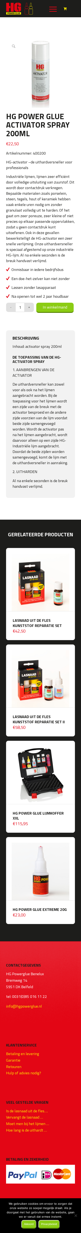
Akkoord (29, 1224)
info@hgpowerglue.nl (24, 1006)
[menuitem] (52, 8)
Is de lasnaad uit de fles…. (27, 1111)
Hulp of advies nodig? (23, 1073)
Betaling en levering (22, 1054)
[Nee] (75, 1215)
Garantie (13, 1060)
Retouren (13, 1067)
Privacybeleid (49, 1224)
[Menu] (51, 8)
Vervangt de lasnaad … (24, 1117)
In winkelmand (55, 307)
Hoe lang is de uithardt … (26, 1130)
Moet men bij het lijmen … (27, 1124)
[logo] (33, 8)
